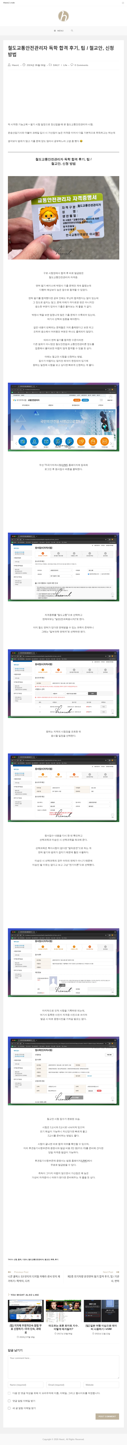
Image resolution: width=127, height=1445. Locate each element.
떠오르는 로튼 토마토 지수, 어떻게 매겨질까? (63, 1327)
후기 (56, 1259)
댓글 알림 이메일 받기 (24, 1401)
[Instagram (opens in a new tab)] (122, 2)
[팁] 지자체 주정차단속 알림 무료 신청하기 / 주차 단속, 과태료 (26, 1329)
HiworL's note (9, 3)
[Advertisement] (36, 94)
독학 (52, 1259)
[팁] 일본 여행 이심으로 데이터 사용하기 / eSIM (101, 1327)
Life (65, 65)
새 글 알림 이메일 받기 (24, 1408)
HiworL (15, 65)
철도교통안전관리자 (36, 1259)
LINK (64, 465)
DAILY (56, 65)
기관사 (24, 1259)
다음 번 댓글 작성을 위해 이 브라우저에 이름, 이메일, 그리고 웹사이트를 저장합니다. (56, 1393)
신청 (15, 1259)
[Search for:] (72, 30)
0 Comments (81, 65)
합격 (19, 1259)
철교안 (47, 1259)
